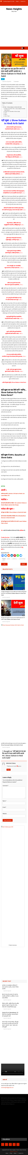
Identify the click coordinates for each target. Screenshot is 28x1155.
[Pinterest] (14, 555)
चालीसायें (21, 537)
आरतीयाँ (17, 537)
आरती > (5, 113)
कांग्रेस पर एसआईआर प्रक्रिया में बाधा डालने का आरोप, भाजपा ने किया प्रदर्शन (10, 987)
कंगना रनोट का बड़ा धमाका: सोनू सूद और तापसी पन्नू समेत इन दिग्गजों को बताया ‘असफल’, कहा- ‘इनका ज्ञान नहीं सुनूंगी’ (10, 1024)
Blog (11, 1153)
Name (4, 801)
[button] (14, 392)
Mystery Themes (14, 1151)
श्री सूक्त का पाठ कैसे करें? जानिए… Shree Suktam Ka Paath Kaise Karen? (14, 109)
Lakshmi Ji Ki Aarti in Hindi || (15, 493)
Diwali (8, 558)
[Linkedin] (11, 555)
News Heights (14, 8)
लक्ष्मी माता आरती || (4, 493)
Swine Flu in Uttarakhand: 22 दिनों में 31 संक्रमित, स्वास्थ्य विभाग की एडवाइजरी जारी (10, 1014)
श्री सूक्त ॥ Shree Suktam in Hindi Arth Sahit (12, 107)
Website (5, 813)
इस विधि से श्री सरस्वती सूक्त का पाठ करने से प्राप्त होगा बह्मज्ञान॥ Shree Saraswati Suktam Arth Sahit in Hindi (13, 744)
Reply (8, 769)
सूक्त (3, 79)
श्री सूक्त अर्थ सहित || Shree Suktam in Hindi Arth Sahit (13, 512)
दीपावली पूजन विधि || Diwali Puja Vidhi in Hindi (24, 564)
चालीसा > (5, 114)
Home (7, 1153)
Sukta (3, 560)
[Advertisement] (14, 28)
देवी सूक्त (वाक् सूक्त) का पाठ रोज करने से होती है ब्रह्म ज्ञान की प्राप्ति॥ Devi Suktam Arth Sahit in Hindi (13, 618)
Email (4, 807)
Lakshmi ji (14, 558)
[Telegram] (20, 555)
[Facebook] (2, 555)
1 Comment (16, 81)
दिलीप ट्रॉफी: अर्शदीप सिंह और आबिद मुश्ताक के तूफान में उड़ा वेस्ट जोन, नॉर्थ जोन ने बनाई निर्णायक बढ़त (10, 1005)
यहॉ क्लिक (21, 530)
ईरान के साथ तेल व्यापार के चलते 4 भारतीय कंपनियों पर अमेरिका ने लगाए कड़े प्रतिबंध (10, 996)
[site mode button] (22, 48)
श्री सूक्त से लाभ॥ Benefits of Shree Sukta (12, 111)
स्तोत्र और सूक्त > (7, 116)
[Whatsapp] (17, 555)
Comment (5, 785)
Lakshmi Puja (22, 558)
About (17, 1)
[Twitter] (5, 555)
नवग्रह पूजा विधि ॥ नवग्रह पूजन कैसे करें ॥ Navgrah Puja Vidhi (6, 564)
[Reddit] (8, 555)
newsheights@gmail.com (7, 1087)
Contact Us (23, 1)
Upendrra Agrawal (6, 81)
